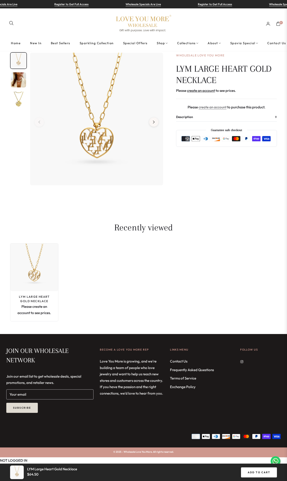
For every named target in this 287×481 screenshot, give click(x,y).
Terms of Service (183, 378)
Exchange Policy (183, 387)
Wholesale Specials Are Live (136, 4)
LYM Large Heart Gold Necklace (34, 299)
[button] (11, 23)
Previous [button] (39, 122)
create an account (212, 107)
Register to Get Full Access (65, 4)
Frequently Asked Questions (192, 370)
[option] (96, 119)
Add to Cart (259, 472)
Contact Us (178, 361)
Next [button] (153, 122)
